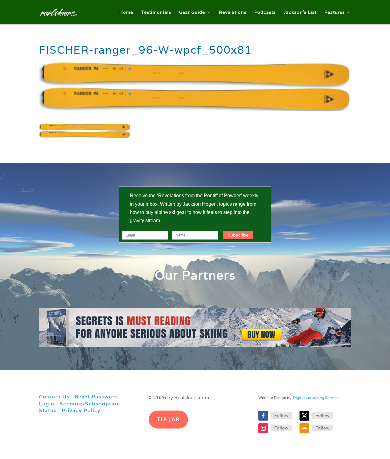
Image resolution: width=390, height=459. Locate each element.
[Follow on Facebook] (263, 416)
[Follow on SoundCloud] (304, 428)
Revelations (232, 12)
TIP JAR (168, 419)
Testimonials (156, 12)
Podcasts (265, 12)
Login (47, 403)
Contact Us (54, 396)
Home (126, 12)
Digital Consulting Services (316, 397)
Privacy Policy (81, 410)
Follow (281, 415)
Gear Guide (192, 12)
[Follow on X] (304, 416)
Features (334, 12)
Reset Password (96, 396)
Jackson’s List (300, 12)
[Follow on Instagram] (263, 428)
